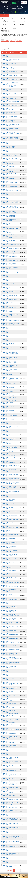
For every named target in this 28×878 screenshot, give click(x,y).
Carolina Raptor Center (14, 582)
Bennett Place (12, 434)
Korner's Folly (12, 603)
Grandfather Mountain (14, 626)
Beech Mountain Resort (14, 158)
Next (19, 870)
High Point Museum (13, 570)
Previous (10, 870)
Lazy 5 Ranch (12, 707)
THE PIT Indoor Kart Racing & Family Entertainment (13, 721)
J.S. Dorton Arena (13, 807)
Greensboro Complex (13, 527)
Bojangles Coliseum (13, 279)
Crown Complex (12, 462)
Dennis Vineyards (13, 55)
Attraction (11, 52)
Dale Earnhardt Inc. (13, 703)
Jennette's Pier (12, 742)
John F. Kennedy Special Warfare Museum (12, 487)
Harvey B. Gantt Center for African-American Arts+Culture (14, 316)
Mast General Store (13, 105)
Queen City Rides (13, 332)
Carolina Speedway (13, 503)
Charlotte (12, 40)
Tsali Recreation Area (13, 857)
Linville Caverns (12, 674)
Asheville (7, 40)
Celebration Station (13, 515)
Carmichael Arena (13, 256)
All (2, 40)
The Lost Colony (12, 671)
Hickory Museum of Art (14, 562)
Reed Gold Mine (12, 691)
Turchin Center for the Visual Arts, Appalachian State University (14, 202)
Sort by (2, 46)
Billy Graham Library (13, 272)
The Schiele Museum (13, 507)
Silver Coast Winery (13, 787)
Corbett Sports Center (13, 519)
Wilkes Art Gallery (13, 778)
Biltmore (11, 89)
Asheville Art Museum (13, 79)
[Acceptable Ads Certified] (15, 12)
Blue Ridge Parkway (13, 190)
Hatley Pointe (12, 678)
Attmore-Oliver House (13, 750)
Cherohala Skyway (13, 850)
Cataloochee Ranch (13, 634)
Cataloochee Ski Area (13, 638)
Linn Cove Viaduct (13, 150)
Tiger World (11, 861)
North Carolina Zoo (13, 75)
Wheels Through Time (14, 642)
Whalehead (11, 419)
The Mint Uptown (12, 343)
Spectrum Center (12, 336)
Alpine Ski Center (13, 143)
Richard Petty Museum (14, 846)
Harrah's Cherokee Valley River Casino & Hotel (13, 738)
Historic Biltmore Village (14, 101)
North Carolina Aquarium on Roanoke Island (14, 658)
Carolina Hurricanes (13, 799)
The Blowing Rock (13, 182)
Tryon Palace (12, 765)
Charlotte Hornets (13, 295)
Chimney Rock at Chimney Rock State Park (13, 378)
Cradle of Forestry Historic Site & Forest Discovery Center (13, 207)
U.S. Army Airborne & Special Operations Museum (13, 471)
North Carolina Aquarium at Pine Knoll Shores (14, 133)
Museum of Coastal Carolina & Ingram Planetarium (13, 783)
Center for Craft (12, 93)
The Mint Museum (13, 339)
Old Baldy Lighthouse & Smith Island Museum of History (14, 138)
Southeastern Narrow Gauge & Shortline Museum (13, 774)
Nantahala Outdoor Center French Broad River (13, 683)
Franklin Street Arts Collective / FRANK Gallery (13, 236)
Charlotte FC (12, 291)
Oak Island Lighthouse (14, 248)
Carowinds (11, 287)
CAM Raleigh (12, 795)
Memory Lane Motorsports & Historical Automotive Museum (14, 712)
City (21, 52)
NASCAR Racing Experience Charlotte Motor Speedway (13, 399)
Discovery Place (12, 307)
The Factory (11, 495)
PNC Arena (11, 831)
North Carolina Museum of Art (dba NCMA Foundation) (14, 819)
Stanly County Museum (14, 63)
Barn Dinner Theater (13, 511)
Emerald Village (12, 630)
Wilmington (4, 42)
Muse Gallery (12, 240)
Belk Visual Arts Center (14, 423)
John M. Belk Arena (13, 430)
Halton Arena (12, 311)
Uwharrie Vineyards (13, 71)
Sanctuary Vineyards (13, 599)
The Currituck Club (13, 415)
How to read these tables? (14, 48)
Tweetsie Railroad (13, 186)
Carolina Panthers (13, 283)
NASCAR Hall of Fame (14, 328)
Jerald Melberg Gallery (14, 320)
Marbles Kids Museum (14, 815)
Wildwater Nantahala (13, 223)
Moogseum (11, 109)
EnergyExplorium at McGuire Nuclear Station (13, 591)
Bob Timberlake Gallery (14, 622)
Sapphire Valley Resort (14, 244)
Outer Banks (18, 40)
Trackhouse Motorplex (14, 729)
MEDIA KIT (4, 2)
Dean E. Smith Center (13, 260)
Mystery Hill (11, 178)
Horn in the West (12, 194)
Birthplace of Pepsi (13, 753)
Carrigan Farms (12, 695)
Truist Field (11, 347)
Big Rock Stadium (13, 733)
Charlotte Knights (13, 299)
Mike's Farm (12, 166)
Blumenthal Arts (12, 275)
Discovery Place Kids (13, 586)
